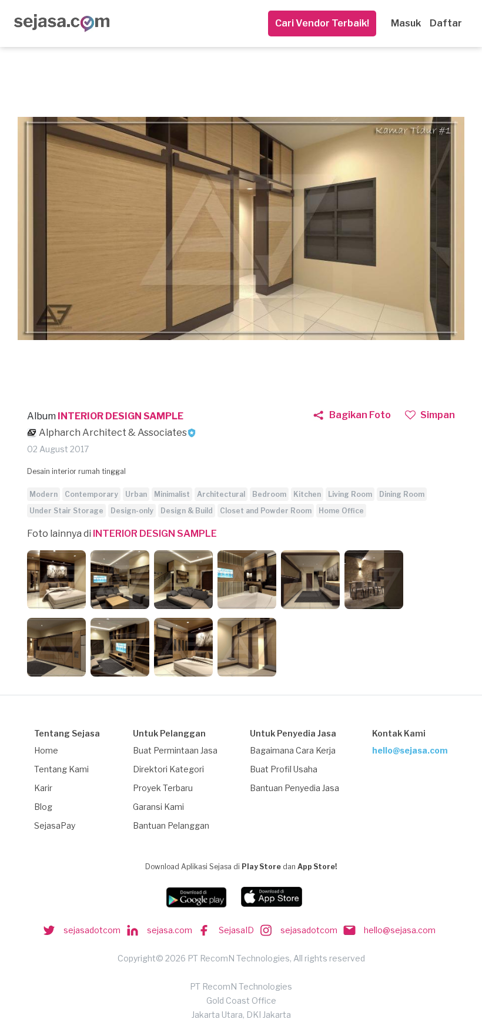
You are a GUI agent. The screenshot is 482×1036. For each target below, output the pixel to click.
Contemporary (91, 494)
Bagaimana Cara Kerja (293, 750)
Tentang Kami (61, 769)
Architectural (221, 494)
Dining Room (401, 494)
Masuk (406, 23)
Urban (136, 494)
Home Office (341, 510)
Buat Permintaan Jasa (175, 750)
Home (46, 750)
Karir (43, 788)
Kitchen (307, 494)
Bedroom (269, 494)
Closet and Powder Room (266, 510)
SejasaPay (54, 825)
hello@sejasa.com (410, 750)
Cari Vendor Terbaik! (322, 23)
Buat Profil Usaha (283, 769)
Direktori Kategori (168, 769)
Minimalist (172, 494)
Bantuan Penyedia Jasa (294, 788)
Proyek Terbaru (163, 788)
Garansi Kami (158, 807)
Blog (43, 807)
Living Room (350, 494)
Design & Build (186, 510)
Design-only (132, 510)
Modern (43, 494)
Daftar (446, 23)
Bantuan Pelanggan (171, 825)
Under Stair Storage (66, 510)
